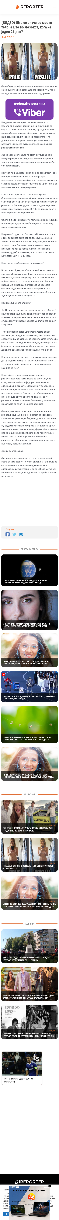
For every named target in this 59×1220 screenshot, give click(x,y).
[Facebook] (7, 534)
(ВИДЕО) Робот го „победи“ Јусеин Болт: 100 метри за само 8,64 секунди (29, 698)
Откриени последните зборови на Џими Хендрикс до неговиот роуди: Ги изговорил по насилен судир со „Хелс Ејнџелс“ (29, 1035)
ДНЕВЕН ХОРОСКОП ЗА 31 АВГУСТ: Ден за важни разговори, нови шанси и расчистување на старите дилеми (26, 662)
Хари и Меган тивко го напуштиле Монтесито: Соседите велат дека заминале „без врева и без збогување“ (28, 997)
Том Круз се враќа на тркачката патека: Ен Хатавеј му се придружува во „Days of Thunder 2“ (28, 829)
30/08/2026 (52, 825)
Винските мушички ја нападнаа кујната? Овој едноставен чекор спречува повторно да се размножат (27, 739)
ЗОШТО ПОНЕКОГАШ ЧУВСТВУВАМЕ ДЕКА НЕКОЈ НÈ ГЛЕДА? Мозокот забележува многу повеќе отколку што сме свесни (26, 625)
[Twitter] (14, 534)
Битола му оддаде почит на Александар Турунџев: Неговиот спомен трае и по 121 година (26, 959)
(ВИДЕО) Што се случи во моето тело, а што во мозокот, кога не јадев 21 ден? (28, 867)
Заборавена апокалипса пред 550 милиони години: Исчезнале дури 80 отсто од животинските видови (25, 581)
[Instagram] (21, 534)
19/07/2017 (52, 863)
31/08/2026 (52, 955)
